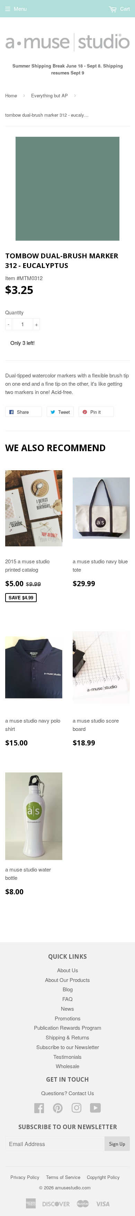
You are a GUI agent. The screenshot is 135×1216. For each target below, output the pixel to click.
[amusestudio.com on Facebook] (39, 1110)
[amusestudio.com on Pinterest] (58, 1110)
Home (11, 95)
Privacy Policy (24, 1177)
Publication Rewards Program (67, 1027)
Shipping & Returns (67, 1037)
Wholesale (67, 1066)
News (67, 1008)
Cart (124, 8)
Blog (68, 989)
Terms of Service (63, 1177)
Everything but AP (49, 95)
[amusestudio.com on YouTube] (95, 1110)
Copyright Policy (103, 1177)
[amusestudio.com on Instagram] (76, 1110)
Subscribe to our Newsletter (67, 1046)
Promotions (68, 1018)
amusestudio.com (73, 1187)
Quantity (14, 312)
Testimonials (67, 1056)
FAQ (67, 998)
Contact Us (81, 1093)
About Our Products (67, 979)
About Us (67, 970)
